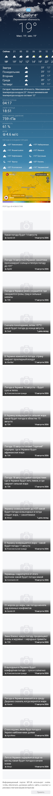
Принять (40, 792)
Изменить (36, 10)
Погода (13, 4)
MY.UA (3, 3)
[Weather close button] (26, 187)
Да (28, 10)
